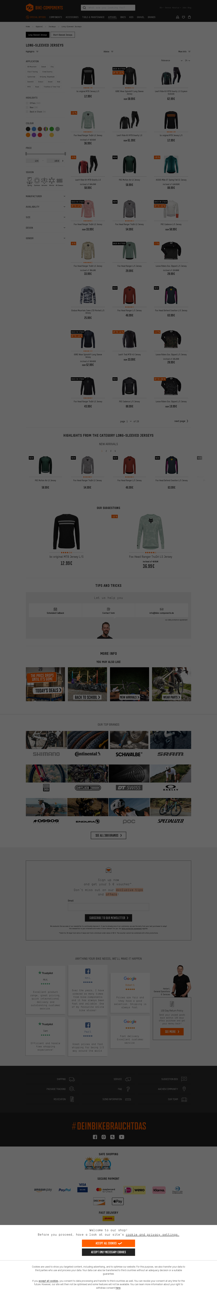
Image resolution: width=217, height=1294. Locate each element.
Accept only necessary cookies (108, 1252)
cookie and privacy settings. (152, 1234)
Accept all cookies (106, 1243)
